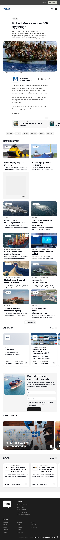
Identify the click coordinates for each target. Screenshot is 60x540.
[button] (46, 118)
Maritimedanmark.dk (26, 80)
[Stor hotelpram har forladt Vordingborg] (16, 303)
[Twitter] (42, 79)
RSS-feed (33, 524)
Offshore (5, 529)
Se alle (52, 328)
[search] (52, 9)
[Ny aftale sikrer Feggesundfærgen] (44, 274)
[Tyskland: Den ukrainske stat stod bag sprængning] (44, 216)
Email (28, 395)
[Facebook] (35, 79)
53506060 (24, 512)
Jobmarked (20, 532)
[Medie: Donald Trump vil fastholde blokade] (16, 274)
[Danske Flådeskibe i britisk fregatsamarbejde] (16, 214)
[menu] (56, 9)
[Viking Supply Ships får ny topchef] (16, 157)
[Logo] (6, 9)
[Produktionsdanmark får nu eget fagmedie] (30, 124)
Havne (5, 532)
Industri (5, 524)
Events (19, 529)
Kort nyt (19, 524)
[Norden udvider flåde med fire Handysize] (16, 246)
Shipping (5, 522)
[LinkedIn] (38, 79)
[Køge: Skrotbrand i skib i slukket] (44, 246)
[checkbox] (28, 403)
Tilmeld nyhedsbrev (34, 409)
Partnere (33, 522)
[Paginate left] (4, 349)
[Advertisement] (16, 185)
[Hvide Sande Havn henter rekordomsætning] (44, 304)
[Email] (45, 79)
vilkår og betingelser (36, 403)
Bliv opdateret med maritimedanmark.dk (44, 537)
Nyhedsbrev (34, 527)
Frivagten (19, 527)
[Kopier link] (49, 78)
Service (5, 527)
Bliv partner (52, 2)
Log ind (44, 2)
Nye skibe (19, 522)
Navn (28, 389)
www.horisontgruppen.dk (23, 514)
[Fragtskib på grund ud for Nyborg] (44, 157)
